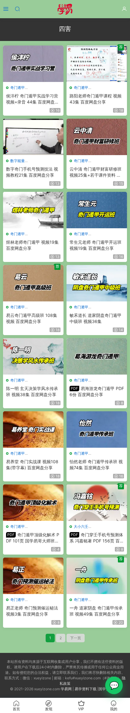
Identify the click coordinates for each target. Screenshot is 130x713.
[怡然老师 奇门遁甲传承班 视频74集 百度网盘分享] (97, 429)
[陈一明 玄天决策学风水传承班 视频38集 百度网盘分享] (33, 356)
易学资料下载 (85, 689)
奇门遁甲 (17, 87)
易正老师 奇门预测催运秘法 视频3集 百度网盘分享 (32, 610)
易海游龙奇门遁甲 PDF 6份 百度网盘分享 (97, 391)
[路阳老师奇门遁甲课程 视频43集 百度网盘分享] (97, 64)
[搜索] (17, 9)
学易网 (66, 689)
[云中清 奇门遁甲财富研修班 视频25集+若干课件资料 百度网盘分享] (97, 137)
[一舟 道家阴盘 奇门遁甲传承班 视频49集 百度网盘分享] (97, 576)
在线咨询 (114, 685)
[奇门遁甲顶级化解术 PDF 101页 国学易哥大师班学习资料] (33, 502)
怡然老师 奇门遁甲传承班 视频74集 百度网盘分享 (96, 464)
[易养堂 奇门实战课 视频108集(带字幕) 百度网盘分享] (33, 429)
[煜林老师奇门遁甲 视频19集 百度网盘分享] (33, 210)
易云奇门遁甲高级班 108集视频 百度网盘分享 (31, 318)
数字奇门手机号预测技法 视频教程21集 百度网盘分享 (32, 172)
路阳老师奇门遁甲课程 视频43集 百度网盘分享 (96, 98)
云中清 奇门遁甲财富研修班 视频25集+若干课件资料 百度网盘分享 (96, 172)
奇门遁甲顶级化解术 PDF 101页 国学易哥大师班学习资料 (32, 538)
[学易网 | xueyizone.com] (65, 9)
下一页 (75, 638)
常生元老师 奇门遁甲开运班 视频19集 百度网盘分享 (96, 245)
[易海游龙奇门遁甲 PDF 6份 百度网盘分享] (97, 356)
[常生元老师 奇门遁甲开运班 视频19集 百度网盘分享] (97, 210)
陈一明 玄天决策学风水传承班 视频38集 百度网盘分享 (32, 391)
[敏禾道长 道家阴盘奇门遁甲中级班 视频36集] (97, 283)
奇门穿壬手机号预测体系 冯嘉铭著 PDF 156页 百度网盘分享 (97, 538)
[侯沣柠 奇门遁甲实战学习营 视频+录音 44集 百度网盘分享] (33, 64)
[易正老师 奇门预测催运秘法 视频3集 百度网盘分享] (33, 576)
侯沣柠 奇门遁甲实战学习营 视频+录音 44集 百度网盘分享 (32, 99)
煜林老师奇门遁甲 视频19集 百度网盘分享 (32, 245)
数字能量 (17, 160)
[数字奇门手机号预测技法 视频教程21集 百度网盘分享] (33, 137)
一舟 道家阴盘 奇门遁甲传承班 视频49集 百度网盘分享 (96, 610)
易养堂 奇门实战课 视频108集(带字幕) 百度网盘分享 (32, 464)
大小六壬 (81, 526)
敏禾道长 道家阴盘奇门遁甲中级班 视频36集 (96, 318)
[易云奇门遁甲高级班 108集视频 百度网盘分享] (33, 283)
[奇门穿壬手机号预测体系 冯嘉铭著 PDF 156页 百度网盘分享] (97, 502)
